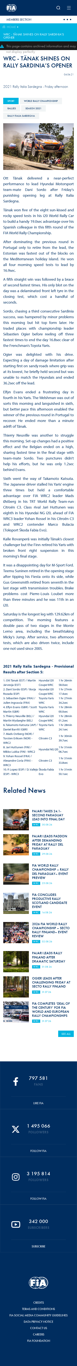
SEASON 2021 (33, 108)
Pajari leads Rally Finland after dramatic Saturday (48, 957)
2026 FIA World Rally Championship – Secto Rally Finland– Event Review (51, 930)
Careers (38, 1334)
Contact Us (38, 1328)
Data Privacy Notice (38, 1322)
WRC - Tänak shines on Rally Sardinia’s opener (33, 36)
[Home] (18, 7)
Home (11, 27)
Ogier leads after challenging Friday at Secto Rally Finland (51, 982)
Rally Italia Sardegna (21, 116)
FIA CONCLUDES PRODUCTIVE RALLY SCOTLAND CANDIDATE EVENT (49, 900)
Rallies (11, 108)
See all (66, 1034)
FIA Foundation (38, 1341)
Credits (38, 1302)
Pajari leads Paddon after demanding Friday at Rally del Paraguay (49, 842)
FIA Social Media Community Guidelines (38, 1315)
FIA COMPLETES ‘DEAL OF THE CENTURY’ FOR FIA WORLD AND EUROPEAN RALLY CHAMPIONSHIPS (51, 1009)
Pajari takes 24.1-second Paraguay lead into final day (48, 815)
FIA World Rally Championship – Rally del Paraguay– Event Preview (50, 871)
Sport (10, 101)
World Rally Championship (41, 101)
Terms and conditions (38, 1309)
